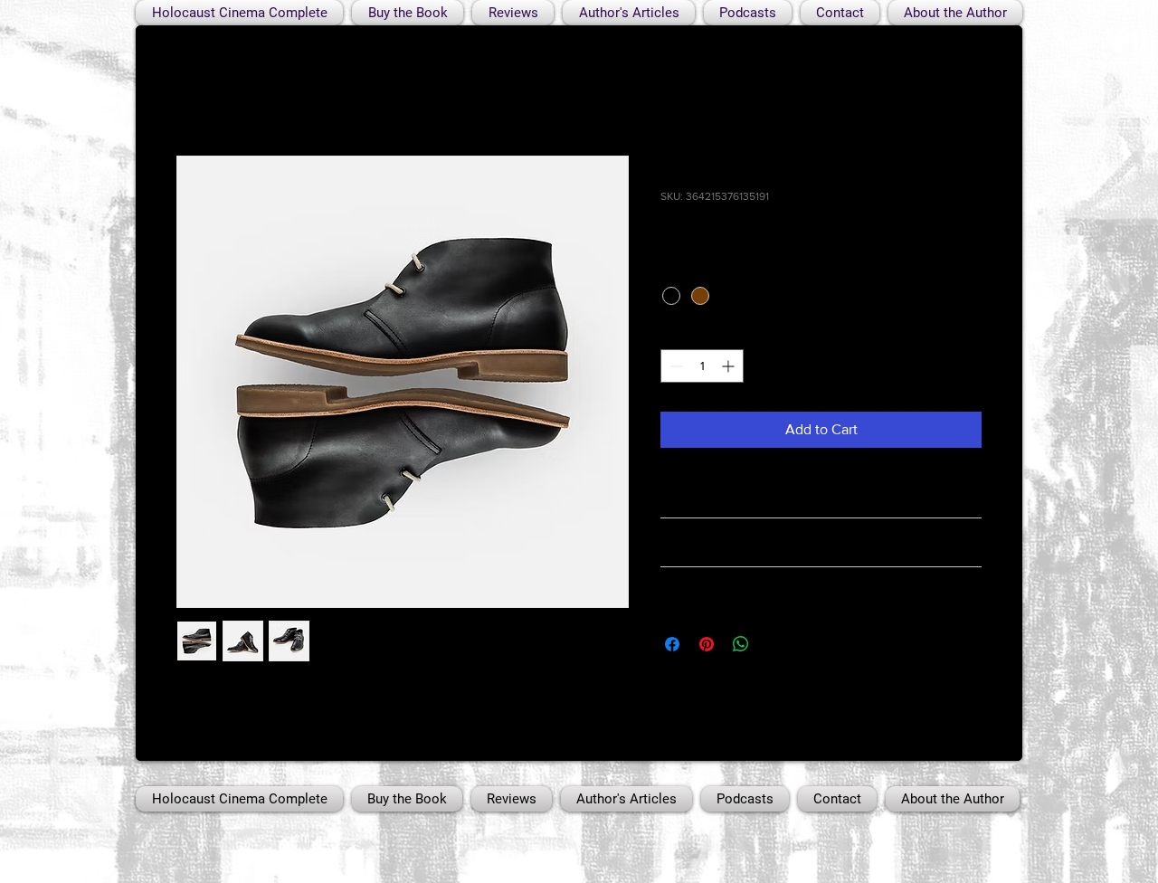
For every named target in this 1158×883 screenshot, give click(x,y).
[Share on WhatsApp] (741, 644)
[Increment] (729, 366)
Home (195, 90)
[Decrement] (674, 366)
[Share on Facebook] (672, 644)
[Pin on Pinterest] (706, 644)
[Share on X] (775, 644)
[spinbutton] (702, 366)
